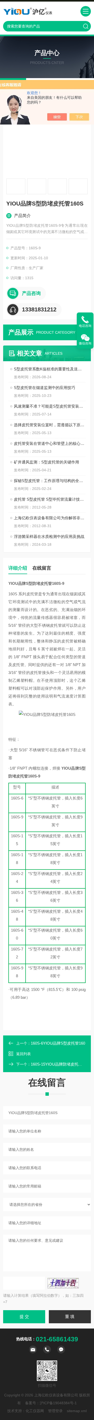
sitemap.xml (77, 1411)
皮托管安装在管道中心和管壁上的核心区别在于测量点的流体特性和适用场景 (49, 443)
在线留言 (41, 568)
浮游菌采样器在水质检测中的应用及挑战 (49, 536)
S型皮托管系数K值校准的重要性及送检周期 (49, 369)
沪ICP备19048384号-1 (58, 1403)
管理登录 (55, 1411)
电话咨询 (85, 326)
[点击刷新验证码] (63, 1283)
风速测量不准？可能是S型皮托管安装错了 (49, 406)
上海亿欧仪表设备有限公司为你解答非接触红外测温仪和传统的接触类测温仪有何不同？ (49, 518)
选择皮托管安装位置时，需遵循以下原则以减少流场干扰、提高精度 (49, 425)
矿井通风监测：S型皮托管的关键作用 (46, 462)
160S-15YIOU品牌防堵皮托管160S (61, 1064)
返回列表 (23, 1054)
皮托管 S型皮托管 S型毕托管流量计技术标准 (49, 499)
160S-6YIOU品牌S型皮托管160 (58, 1043)
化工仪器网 (35, 1411)
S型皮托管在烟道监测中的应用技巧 (44, 387)
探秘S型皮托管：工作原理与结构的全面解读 (49, 480)
